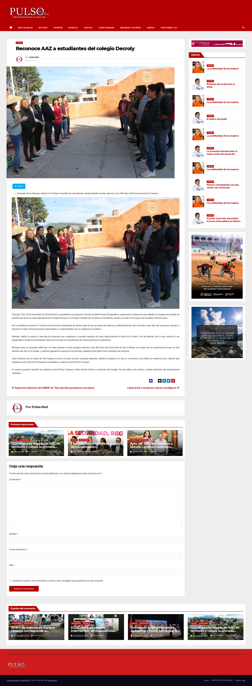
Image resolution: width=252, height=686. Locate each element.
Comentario (15, 479)
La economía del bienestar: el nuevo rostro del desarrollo (222, 152)
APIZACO (73, 27)
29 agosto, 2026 (21, 636)
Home (206, 680)
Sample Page (240, 680)
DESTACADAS (25, 27)
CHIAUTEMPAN (106, 27)
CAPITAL (88, 27)
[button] (243, 27)
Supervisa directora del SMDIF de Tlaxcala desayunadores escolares (54, 387)
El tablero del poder (217, 119)
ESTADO (43, 27)
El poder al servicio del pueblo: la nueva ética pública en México (223, 219)
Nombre (13, 534)
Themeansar (52, 680)
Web (11, 565)
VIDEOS (151, 27)
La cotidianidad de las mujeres (223, 68)
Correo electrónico (18, 549)
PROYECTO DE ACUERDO (222, 680)
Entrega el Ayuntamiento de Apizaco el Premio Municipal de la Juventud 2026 (155, 631)
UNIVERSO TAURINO (130, 27)
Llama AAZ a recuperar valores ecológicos (152, 387)
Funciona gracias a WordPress (18, 680)
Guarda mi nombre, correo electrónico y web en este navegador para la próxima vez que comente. (57, 581)
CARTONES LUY (169, 27)
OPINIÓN (58, 27)
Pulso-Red (34, 57)
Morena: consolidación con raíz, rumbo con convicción (223, 186)
